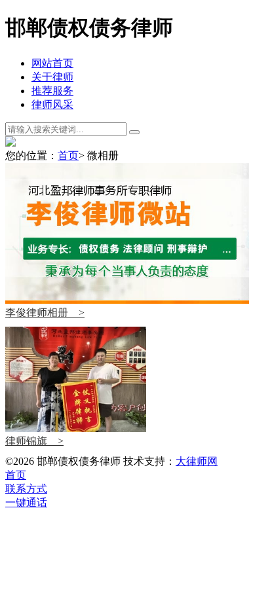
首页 (68, 155)
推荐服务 (52, 90)
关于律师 (52, 76)
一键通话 (26, 502)
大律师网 (197, 461)
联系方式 (26, 488)
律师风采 (52, 104)
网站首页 (52, 63)
